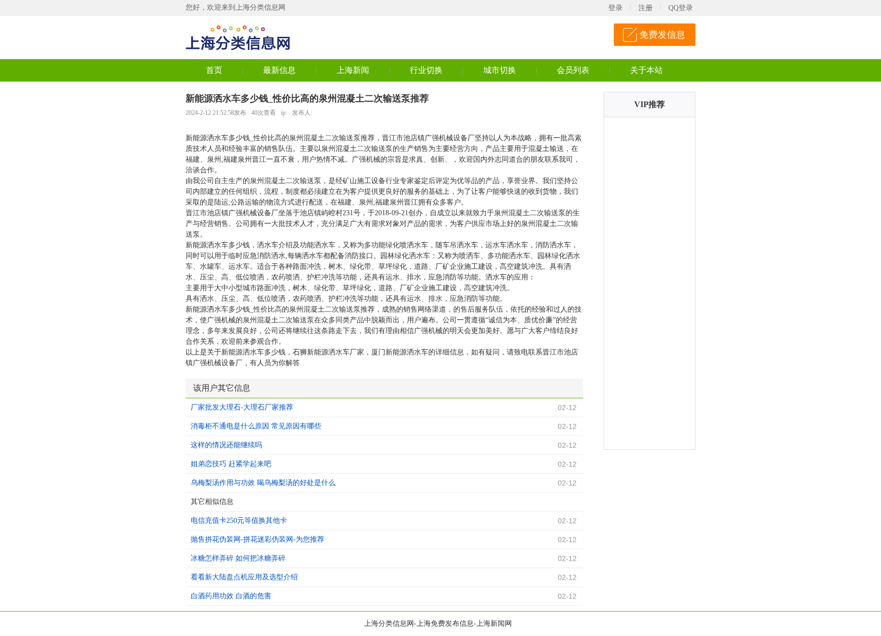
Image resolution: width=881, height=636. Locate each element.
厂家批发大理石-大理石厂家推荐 (242, 407)
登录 (615, 8)
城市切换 (499, 70)
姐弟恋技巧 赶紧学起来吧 (231, 464)
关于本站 (646, 70)
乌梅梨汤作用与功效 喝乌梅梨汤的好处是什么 (263, 483)
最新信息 (279, 70)
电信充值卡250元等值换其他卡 (239, 520)
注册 (645, 8)
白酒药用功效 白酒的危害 (231, 596)
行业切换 (426, 70)
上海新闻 (352, 70)
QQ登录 (680, 8)
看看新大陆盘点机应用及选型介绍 (244, 577)
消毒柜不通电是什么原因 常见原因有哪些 (256, 426)
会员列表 (573, 70)
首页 (214, 70)
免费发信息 (662, 35)
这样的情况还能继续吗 (226, 445)
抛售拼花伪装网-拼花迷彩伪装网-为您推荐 (257, 539)
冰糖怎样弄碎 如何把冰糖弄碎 (238, 558)
